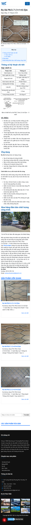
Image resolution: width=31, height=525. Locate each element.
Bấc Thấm (4, 468)
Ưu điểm (7, 56)
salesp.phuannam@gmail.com (13, 273)
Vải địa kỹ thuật (6, 462)
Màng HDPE (5, 464)
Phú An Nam (7, 245)
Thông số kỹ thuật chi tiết (9, 53)
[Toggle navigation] (27, 3)
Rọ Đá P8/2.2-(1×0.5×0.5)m (11, 389)
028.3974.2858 (7, 486)
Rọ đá (3, 466)
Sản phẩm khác (6, 470)
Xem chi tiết (25, 313)
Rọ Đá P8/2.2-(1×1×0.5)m (11, 303)
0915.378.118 (7, 488)
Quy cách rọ (8, 55)
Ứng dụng (5, 58)
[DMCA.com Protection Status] (15, 519)
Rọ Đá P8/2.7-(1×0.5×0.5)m (11, 346)
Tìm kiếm (26, 415)
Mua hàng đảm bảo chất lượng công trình (14, 60)
